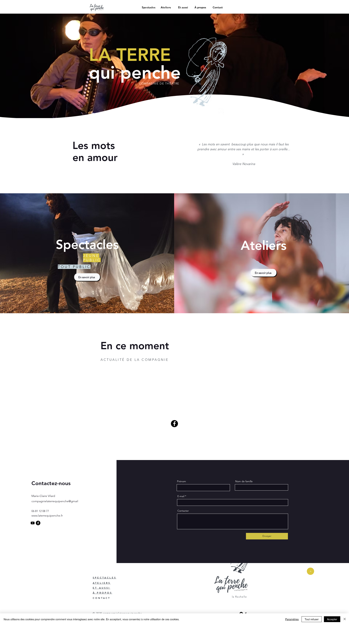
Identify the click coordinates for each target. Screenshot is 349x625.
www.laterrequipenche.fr (47, 515)
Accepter (332, 619)
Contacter (183, 510)
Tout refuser (312, 619)
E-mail (180, 496)
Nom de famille (244, 481)
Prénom (181, 481)
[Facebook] (174, 423)
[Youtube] (32, 523)
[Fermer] (344, 619)
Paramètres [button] (292, 619)
